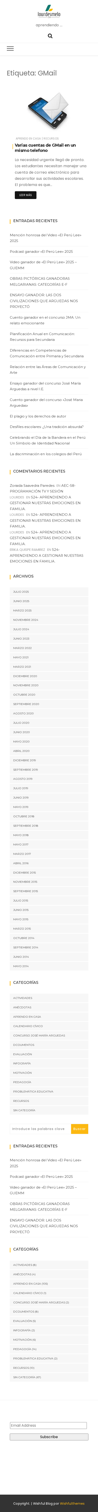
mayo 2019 (20, 807)
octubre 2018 (23, 816)
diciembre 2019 (24, 760)
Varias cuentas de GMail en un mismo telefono (45, 148)
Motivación (22, 1072)
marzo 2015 (22, 928)
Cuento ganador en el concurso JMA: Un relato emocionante (45, 320)
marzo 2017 (22, 854)
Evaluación (22, 1054)
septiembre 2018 (25, 825)
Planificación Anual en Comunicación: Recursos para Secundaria (42, 337)
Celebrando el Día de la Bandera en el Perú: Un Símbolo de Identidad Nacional (48, 440)
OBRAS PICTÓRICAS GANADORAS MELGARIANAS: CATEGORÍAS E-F (40, 281)
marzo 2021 (22, 666)
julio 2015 (20, 900)
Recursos (51, 138)
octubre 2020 (24, 694)
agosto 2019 (23, 778)
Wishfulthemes (72, 1503)
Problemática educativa (33, 1091)
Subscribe (49, 1436)
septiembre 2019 (25, 769)
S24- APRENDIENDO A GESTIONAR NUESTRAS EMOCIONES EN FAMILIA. (45, 503)
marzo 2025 (22, 610)
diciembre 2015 (24, 872)
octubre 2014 (23, 938)
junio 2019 (21, 797)
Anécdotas (22, 1007)
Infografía (22, 1063)
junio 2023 (21, 638)
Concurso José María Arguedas (39, 1035)
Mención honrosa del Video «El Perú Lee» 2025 (45, 238)
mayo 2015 (20, 919)
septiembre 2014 (25, 947)
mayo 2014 (21, 966)
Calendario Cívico (28, 1026)
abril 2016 (20, 863)
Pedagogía (22, 1082)
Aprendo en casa (28, 138)
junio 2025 (21, 601)
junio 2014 (21, 956)
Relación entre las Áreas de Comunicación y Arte (48, 370)
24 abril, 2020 (72, 128)
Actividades (22, 998)
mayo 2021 (20, 657)
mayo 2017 (20, 844)
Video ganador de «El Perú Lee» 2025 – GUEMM (43, 265)
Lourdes (30, 129)
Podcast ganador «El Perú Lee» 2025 (41, 251)
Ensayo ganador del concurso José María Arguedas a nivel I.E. (45, 386)
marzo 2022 (22, 648)
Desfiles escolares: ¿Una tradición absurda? (47, 427)
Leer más (25, 195)
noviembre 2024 (25, 619)
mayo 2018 (21, 835)
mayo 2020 (21, 741)
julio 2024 (21, 629)
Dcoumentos (23, 1045)
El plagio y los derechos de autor (38, 416)
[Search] (50, 35)
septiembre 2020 (26, 704)
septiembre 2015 (25, 891)
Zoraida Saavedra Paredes (32, 485)
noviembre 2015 (25, 881)
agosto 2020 (23, 713)
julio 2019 (20, 788)
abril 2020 (21, 751)
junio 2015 (20, 910)
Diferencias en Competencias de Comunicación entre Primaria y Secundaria (47, 353)
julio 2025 (21, 591)
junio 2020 (21, 732)
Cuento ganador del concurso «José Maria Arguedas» (46, 403)
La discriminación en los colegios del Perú (46, 454)
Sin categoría (24, 1110)
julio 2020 (21, 722)
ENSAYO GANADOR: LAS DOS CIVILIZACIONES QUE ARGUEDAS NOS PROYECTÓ (44, 301)
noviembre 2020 (26, 685)
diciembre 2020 (25, 676)
